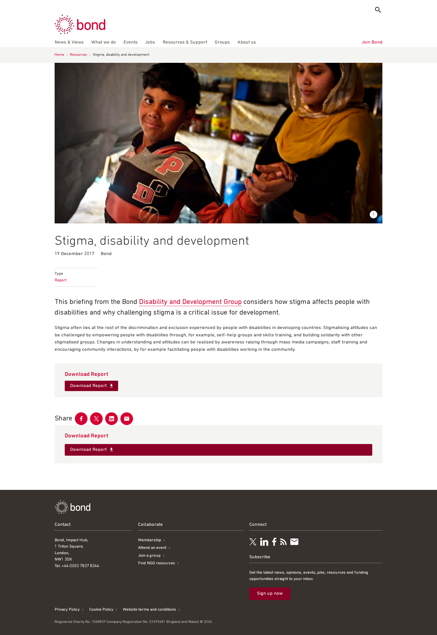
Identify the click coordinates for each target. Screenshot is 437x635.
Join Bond (372, 42)
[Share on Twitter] (96, 418)
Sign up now (270, 593)
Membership (149, 540)
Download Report (89, 385)
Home (59, 55)
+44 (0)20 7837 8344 (80, 566)
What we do (103, 42)
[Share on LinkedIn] (111, 418)
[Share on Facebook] (81, 418)
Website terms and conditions (149, 609)
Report (61, 280)
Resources (78, 55)
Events (130, 42)
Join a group (149, 555)
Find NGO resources (156, 563)
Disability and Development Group (190, 302)
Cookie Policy (101, 609)
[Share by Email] (126, 418)
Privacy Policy (67, 609)
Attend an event (152, 548)
